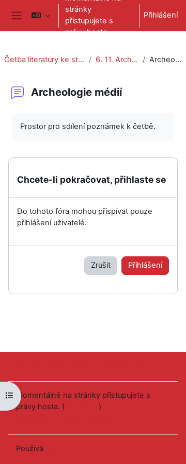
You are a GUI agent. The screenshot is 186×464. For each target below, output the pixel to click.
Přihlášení (161, 15)
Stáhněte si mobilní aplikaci (64, 419)
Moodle (58, 448)
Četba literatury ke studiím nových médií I (44, 59)
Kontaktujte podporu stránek (80, 365)
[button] (40, 15)
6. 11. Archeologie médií (117, 59)
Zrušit (101, 265)
